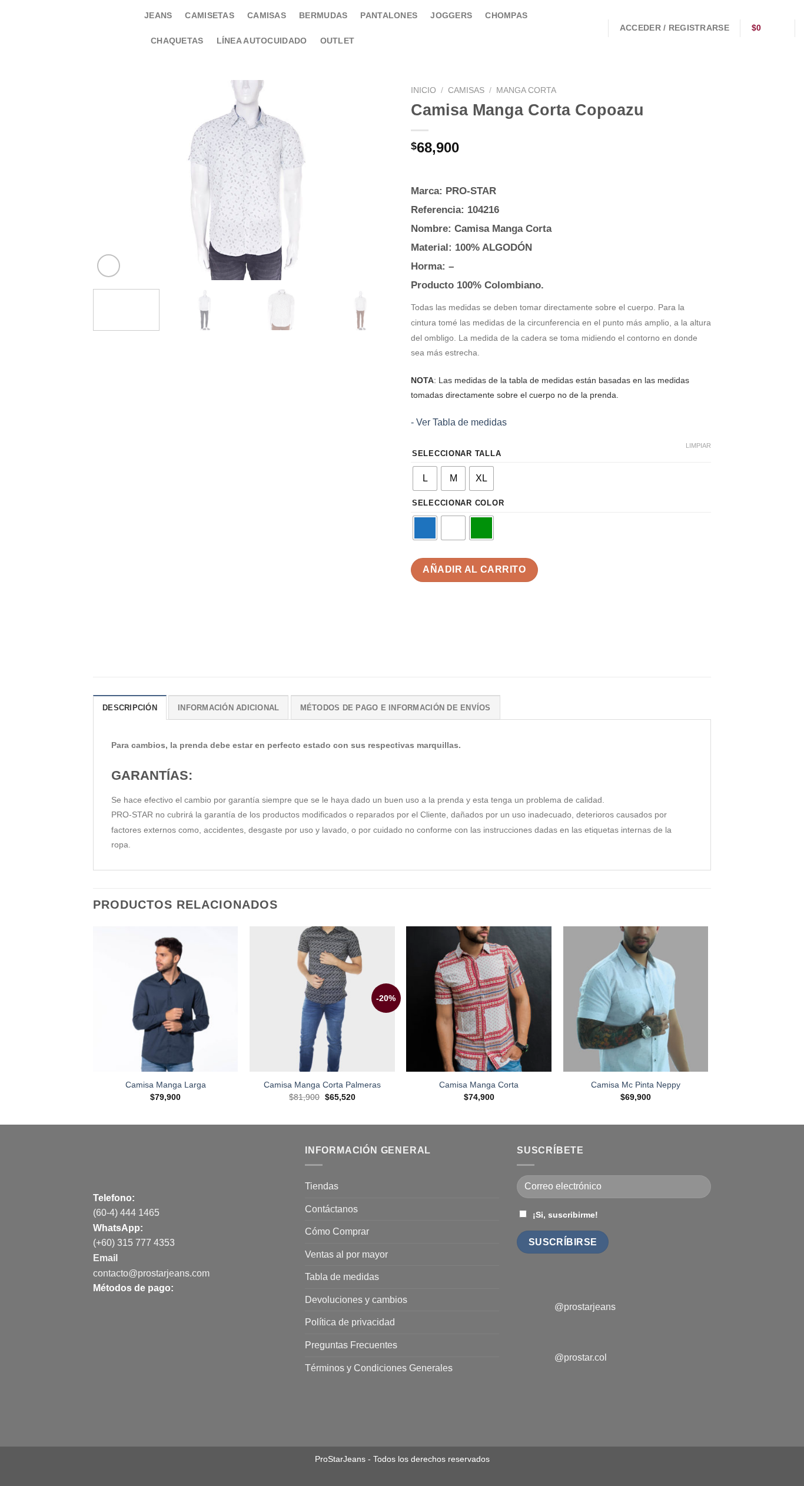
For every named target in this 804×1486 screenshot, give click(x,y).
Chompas (506, 15)
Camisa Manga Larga (165, 1084)
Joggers (451, 15)
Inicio (423, 90)
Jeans (158, 15)
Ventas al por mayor (346, 1254)
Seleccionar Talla (456, 454)
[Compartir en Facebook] (421, 618)
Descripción (129, 707)
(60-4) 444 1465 (126, 1213)
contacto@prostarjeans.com (151, 1273)
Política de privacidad (350, 1322)
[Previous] (113, 180)
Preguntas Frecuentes (351, 1345)
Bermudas (323, 15)
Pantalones (388, 15)
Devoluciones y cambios (356, 1300)
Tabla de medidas (342, 1277)
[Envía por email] (464, 618)
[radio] (425, 478)
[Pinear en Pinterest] (485, 618)
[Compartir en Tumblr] (506, 618)
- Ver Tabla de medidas (459, 422)
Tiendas (321, 1186)
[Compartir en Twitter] (443, 618)
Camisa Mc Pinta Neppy (635, 1084)
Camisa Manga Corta (479, 1084)
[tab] (130, 707)
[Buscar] (592, 27)
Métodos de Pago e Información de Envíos (395, 707)
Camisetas (209, 15)
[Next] (372, 180)
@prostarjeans (585, 1307)
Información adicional (228, 707)
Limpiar (698, 445)
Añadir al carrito (474, 569)
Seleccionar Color (458, 503)
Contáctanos (331, 1209)
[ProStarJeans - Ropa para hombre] (68, 28)
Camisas (266, 15)
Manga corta (526, 90)
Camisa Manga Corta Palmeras (322, 1084)
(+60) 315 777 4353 (134, 1243)
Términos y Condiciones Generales (379, 1368)
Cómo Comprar (337, 1231)
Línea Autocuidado (262, 40)
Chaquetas (177, 40)
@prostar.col (580, 1357)
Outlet (337, 40)
